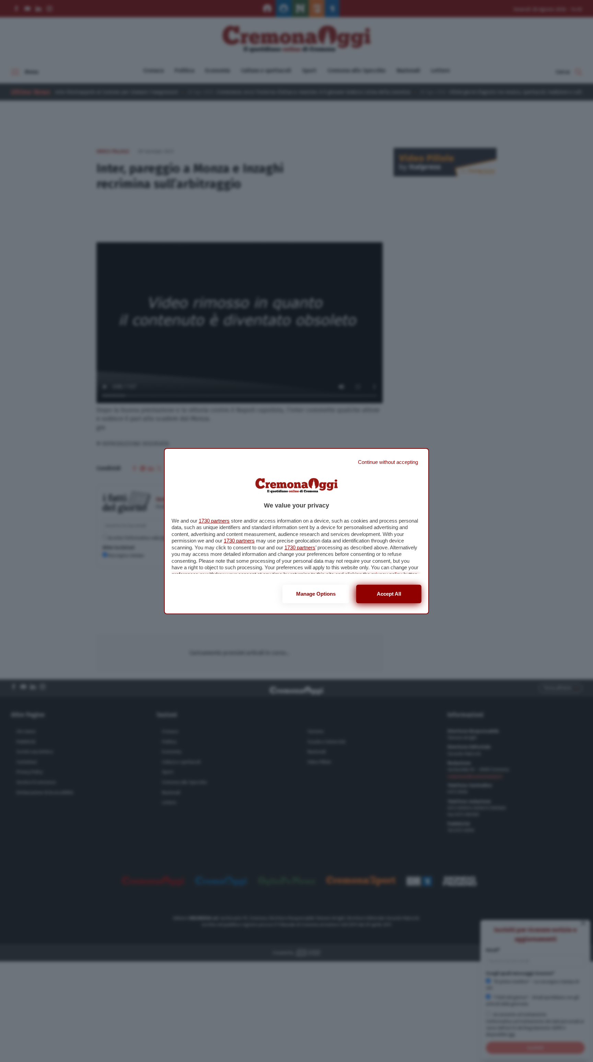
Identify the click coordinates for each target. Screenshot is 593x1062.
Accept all (389, 594)
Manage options (316, 594)
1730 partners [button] (214, 521)
